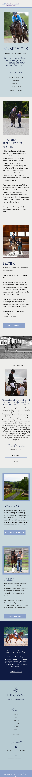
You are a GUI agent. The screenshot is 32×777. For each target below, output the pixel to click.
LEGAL (21, 774)
